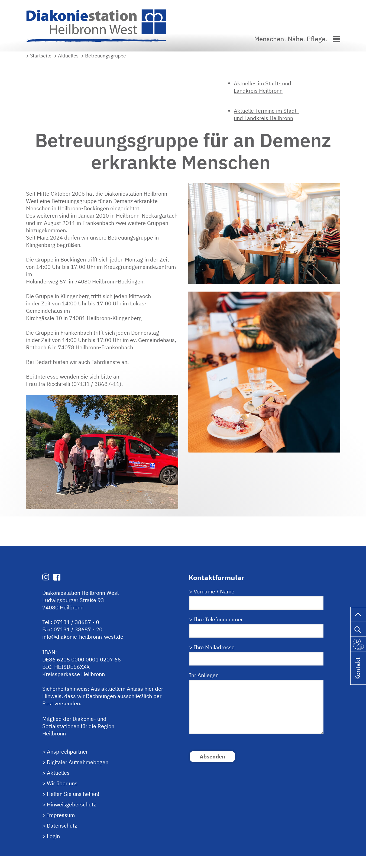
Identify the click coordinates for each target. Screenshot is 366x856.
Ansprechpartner (67, 751)
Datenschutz (62, 825)
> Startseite (38, 56)
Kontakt (357, 675)
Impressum (61, 815)
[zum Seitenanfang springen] (358, 614)
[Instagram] (45, 577)
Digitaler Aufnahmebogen (77, 762)
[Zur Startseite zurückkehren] (100, 11)
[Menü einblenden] (336, 38)
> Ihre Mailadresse (212, 647)
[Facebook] (56, 577)
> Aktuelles (66, 56)
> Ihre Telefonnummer (216, 619)
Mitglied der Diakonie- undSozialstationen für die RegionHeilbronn (78, 726)
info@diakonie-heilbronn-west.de (82, 636)
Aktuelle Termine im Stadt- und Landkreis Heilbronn (266, 114)
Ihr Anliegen (204, 675)
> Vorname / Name (211, 591)
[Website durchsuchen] (358, 628)
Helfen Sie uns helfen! (73, 793)
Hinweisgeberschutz (71, 804)
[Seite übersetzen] (358, 643)
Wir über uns (62, 783)
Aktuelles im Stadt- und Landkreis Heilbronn (262, 87)
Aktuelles (58, 772)
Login (53, 836)
